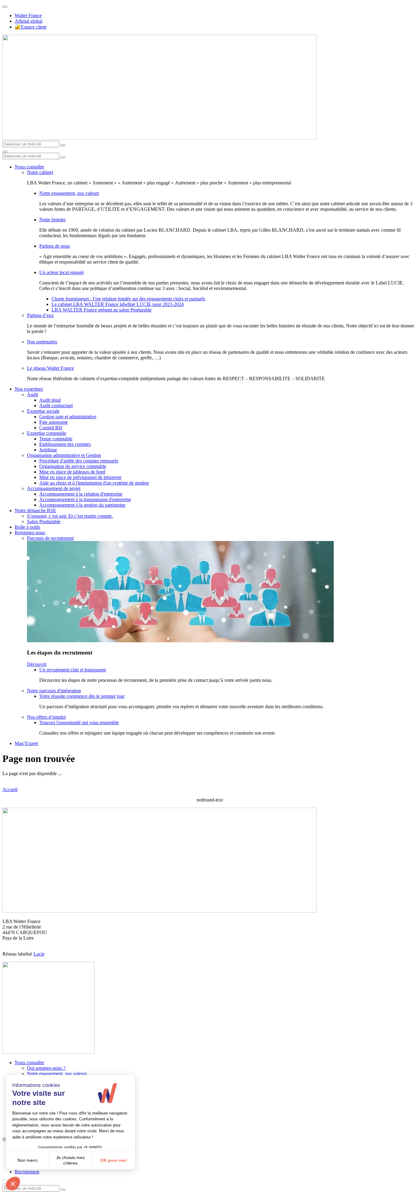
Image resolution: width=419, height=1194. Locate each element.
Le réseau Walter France (50, 368)
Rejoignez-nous (30, 532)
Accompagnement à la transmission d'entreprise (85, 499)
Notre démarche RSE (35, 510)
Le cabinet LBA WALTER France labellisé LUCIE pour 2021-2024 (118, 304)
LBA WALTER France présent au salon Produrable (102, 309)
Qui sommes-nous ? (46, 1068)
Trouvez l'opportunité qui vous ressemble (79, 722)
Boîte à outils (27, 527)
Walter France (28, 15)
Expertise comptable (46, 433)
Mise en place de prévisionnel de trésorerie (80, 477)
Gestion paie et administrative (67, 416)
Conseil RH (50, 427)
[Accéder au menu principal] (4, 152)
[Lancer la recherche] (62, 145)
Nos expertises (29, 389)
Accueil (9, 789)
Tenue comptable (55, 438)
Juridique (48, 449)
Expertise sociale (43, 411)
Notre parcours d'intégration (54, 690)
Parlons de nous (54, 246)
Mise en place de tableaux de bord (72, 471)
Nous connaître (29, 166)
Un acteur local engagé (61, 272)
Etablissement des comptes (65, 444)
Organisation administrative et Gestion (64, 455)
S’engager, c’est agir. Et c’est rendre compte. (70, 516)
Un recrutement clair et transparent (72, 669)
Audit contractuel (56, 405)
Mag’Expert (26, 743)
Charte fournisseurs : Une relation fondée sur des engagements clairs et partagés (128, 298)
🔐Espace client (30, 26)
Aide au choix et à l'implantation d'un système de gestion (94, 482)
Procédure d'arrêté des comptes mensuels (78, 460)
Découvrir (37, 664)
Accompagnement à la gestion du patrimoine (82, 505)
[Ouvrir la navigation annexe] (4, 7)
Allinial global (28, 21)
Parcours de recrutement (50, 538)
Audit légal (50, 400)
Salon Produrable (43, 521)
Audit (32, 394)
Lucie (38, 953)
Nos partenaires (42, 341)
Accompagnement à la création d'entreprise (80, 494)
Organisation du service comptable (72, 466)
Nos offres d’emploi (46, 717)
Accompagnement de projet (53, 488)
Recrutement (27, 1171)
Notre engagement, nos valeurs (69, 193)
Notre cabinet (40, 172)
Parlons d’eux (40, 315)
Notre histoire (52, 219)
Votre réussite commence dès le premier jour (82, 696)
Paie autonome (53, 422)
